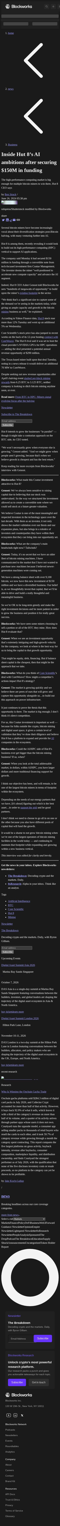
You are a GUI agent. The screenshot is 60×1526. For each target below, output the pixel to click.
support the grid (28, 807)
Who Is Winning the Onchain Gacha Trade (23, 1091)
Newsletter (7, 407)
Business (12, 144)
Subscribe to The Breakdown (16, 414)
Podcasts (10, 1429)
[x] (22, 1415)
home (11, 33)
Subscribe (42, 1338)
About (8, 1464)
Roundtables (12, 1446)
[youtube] (8, 1415)
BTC (10, 905)
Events (8, 1440)
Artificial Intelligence (19, 901)
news (11, 88)
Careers (9, 1470)
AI (52, 738)
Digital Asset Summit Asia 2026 (18, 965)
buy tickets (7, 1011)
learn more (18, 1011)
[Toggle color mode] (53, 6)
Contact (9, 1475)
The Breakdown (9, 930)
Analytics (10, 1451)
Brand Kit (10, 1481)
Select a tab (7, 1218)
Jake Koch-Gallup (14, 1180)
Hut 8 (41, 318)
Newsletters (11, 1435)
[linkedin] (15, 1415)
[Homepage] (18, 6)
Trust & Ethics (12, 1499)
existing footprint (29, 293)
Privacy (9, 1505)
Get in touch (38, 1382)
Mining (12, 917)
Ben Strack (10, 194)
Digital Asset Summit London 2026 (20, 1018)
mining (5, 311)
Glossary (10, 1516)
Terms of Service (14, 1510)
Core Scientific (47, 673)
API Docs (10, 1494)
